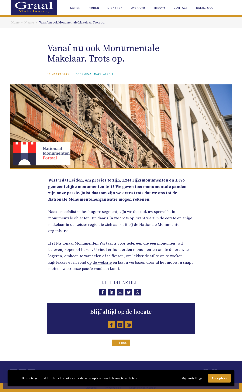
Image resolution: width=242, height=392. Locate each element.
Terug (122, 343)
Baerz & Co (205, 7)
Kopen (75, 7)
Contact (181, 7)
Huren (94, 7)
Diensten (115, 7)
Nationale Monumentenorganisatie (83, 199)
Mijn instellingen (193, 378)
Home (15, 22)
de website (102, 262)
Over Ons (138, 7)
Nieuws (160, 7)
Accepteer (219, 378)
